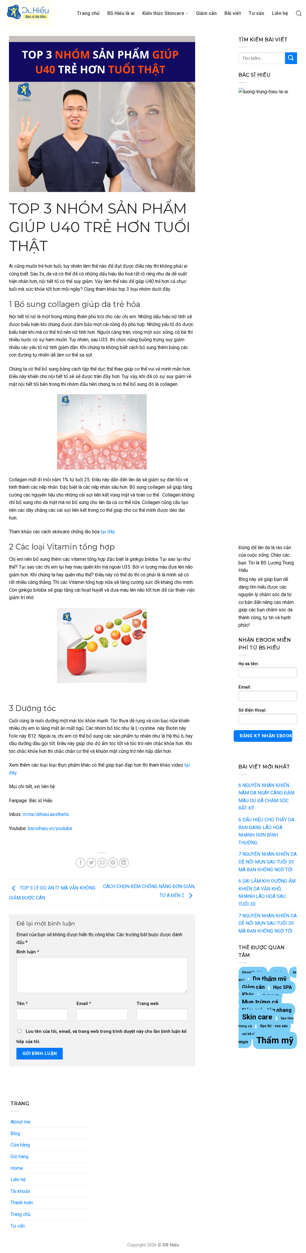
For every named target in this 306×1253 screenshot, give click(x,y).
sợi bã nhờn (251, 1034)
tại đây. (108, 532)
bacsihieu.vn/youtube (50, 828)
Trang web (148, 1003)
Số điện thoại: (252, 710)
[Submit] (291, 58)
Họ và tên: (248, 663)
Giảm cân (206, 13)
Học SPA (282, 987)
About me (20, 1122)
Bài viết (232, 13)
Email (83, 1003)
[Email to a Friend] (102, 863)
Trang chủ (88, 13)
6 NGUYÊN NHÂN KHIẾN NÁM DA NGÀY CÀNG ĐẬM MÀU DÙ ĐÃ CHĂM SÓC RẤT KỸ (266, 796)
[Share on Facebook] (80, 863)
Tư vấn (256, 13)
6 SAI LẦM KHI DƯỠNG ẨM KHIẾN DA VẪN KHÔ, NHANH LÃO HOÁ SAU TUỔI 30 (267, 892)
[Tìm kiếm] (299, 13)
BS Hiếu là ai (120, 13)
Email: (244, 687)
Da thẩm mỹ (270, 979)
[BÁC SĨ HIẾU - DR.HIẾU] (34, 13)
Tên (22, 1003)
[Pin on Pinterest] (113, 863)
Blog (15, 1133)
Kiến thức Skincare (163, 13)
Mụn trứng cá (260, 1002)
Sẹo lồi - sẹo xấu (273, 1026)
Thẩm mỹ (274, 1040)
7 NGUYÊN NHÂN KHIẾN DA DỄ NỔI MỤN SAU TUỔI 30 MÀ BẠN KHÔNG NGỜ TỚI (267, 861)
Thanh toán (21, 1202)
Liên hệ (280, 13)
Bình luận (27, 951)
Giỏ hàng (19, 1156)
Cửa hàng (20, 1145)
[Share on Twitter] (92, 863)
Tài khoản (20, 1191)
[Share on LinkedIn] (124, 863)
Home (16, 1168)
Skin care (257, 1017)
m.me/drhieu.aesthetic (46, 814)
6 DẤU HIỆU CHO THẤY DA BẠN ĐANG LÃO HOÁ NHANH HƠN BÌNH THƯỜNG (266, 831)
